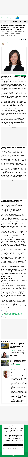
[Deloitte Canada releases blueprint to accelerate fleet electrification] (5, 355)
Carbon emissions (10, 314)
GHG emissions (18, 314)
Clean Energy (20, 313)
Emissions (3, 314)
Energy (16, 311)
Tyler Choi (12, 349)
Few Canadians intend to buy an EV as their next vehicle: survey (18, 362)
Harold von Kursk (9, 42)
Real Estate (23, 21)
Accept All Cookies (13, 445)
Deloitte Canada (13, 358)
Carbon (20, 311)
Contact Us (14, 455)
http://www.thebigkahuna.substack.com (19, 373)
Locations (15, 21)
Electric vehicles (13, 313)
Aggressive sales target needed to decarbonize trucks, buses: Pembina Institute (17, 345)
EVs (8, 313)
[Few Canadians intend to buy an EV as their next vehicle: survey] (5, 363)
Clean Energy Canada (20, 75)
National (13, 38)
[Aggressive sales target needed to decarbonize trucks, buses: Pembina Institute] (5, 346)
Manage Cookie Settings (13, 448)
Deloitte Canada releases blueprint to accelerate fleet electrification (18, 354)
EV (9, 38)
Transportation (4, 38)
